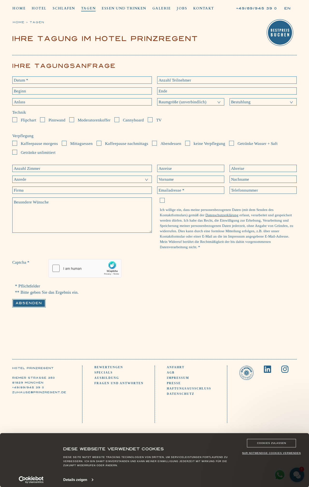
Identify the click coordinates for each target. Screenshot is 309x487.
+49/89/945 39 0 (28, 387)
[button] (190, 101)
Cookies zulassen (271, 443)
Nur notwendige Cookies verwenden (271, 453)
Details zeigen (75, 480)
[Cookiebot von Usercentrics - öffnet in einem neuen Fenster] (31, 479)
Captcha (20, 262)
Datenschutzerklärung (222, 215)
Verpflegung (23, 136)
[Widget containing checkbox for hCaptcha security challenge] (85, 268)
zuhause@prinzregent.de (39, 392)
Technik (19, 112)
